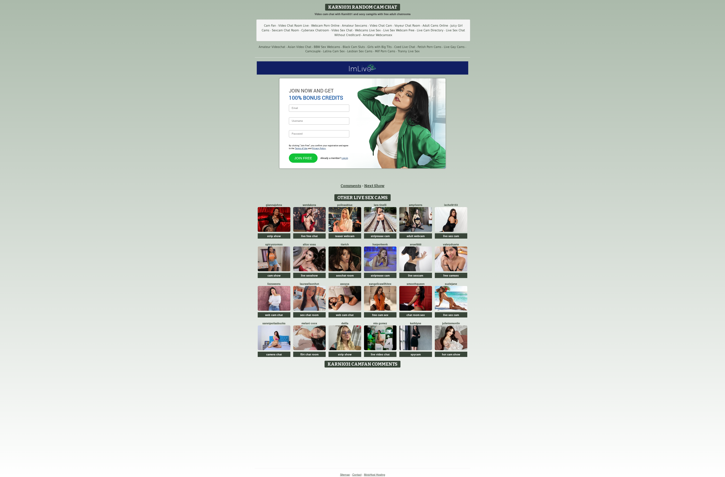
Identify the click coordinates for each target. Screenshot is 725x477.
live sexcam (415, 275)
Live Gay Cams (454, 47)
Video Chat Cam (381, 25)
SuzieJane (451, 284)
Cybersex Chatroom (315, 30)
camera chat (274, 354)
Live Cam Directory (430, 30)
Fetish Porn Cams (429, 47)
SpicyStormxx (274, 244)
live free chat (309, 236)
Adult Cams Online (435, 25)
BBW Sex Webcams (327, 47)
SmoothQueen (416, 284)
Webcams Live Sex (368, 30)
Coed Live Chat (404, 47)
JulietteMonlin (451, 323)
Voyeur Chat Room (407, 25)
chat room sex (415, 315)
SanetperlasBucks (273, 323)
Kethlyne (415, 323)
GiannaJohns (274, 205)
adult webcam (416, 236)
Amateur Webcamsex (377, 35)
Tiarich (345, 244)
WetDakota (309, 205)
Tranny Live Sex (409, 51)
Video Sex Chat (341, 30)
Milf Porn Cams (385, 51)
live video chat (380, 354)
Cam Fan (270, 25)
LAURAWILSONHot (309, 284)
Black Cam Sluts (354, 47)
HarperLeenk (380, 244)
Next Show (374, 185)
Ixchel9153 (451, 205)
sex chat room (309, 315)
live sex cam (451, 236)
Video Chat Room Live (293, 25)
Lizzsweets (274, 284)
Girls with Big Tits (379, 47)
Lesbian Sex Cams (360, 51)
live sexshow (309, 275)
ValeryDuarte (451, 244)
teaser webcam (344, 236)
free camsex (451, 275)
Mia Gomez (380, 323)
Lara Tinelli (380, 205)
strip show (274, 236)
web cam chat (274, 315)
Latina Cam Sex (334, 51)
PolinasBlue (344, 205)
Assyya (344, 284)
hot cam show (451, 354)
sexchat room (345, 275)
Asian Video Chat (299, 47)
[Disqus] (362, 416)
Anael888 (415, 244)
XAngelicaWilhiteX (380, 284)
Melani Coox (309, 323)
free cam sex (380, 315)
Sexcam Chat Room (285, 30)
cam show (274, 275)
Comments (351, 185)
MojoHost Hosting (374, 474)
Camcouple (313, 51)
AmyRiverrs (415, 205)
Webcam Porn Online (325, 25)
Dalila (344, 323)
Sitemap (345, 474)
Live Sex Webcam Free (398, 30)
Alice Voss (309, 244)
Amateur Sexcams (354, 25)
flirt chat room (309, 354)
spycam (416, 354)
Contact (357, 474)
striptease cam (380, 236)
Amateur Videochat (272, 47)
